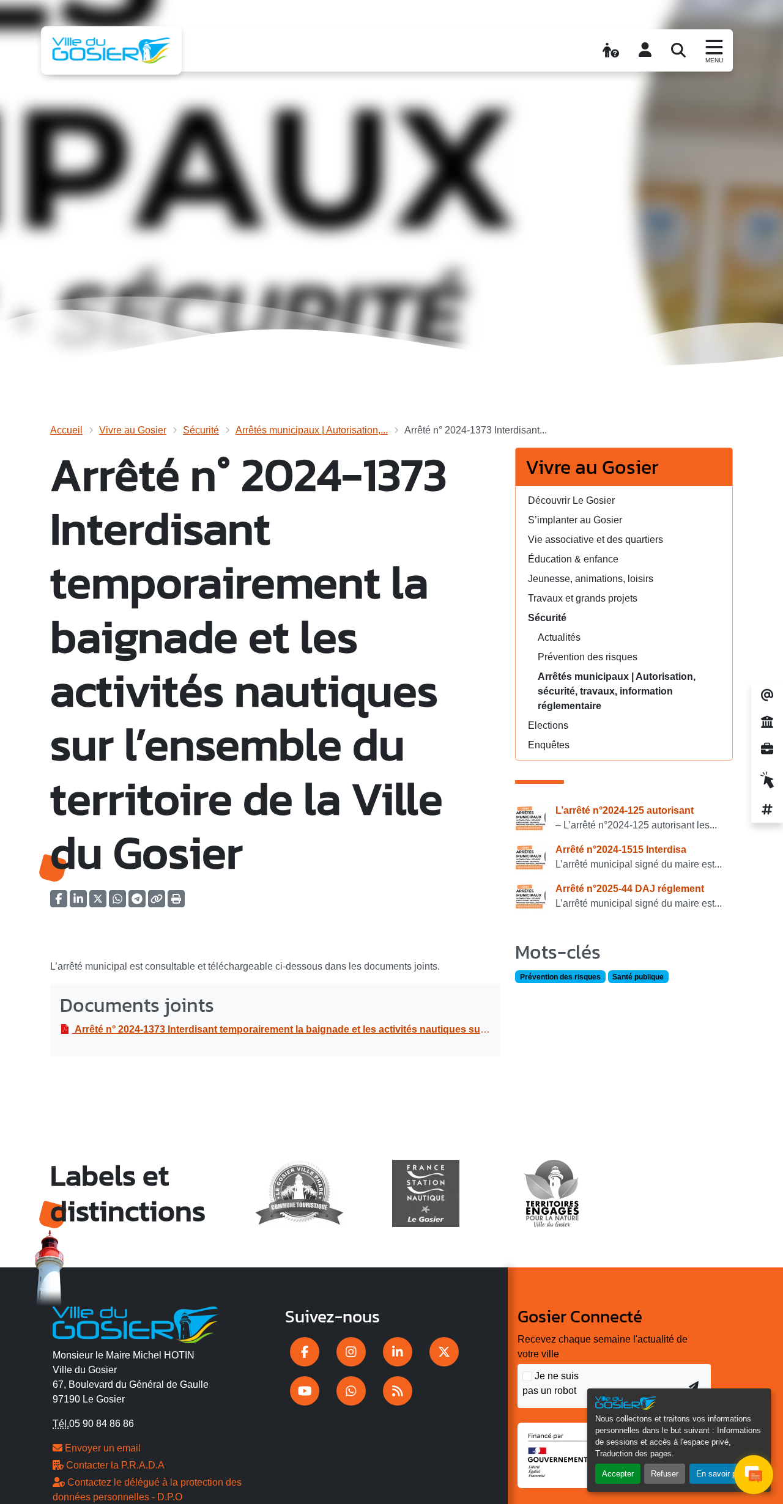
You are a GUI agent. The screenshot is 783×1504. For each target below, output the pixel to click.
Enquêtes (549, 745)
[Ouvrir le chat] (753, 1474)
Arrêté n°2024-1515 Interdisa (620, 849)
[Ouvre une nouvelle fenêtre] (304, 1351)
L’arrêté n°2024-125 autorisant (624, 810)
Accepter (618, 1473)
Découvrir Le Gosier (571, 500)
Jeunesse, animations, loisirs (590, 578)
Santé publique (638, 977)
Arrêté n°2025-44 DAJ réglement (629, 888)
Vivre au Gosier (132, 430)
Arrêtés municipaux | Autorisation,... (312, 430)
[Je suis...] (611, 50)
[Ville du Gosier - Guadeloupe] (135, 1323)
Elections (548, 725)
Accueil (66, 430)
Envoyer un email (101, 1448)
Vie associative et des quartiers (595, 539)
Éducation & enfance (573, 559)
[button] (176, 903)
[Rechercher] (678, 50)
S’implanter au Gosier (575, 520)
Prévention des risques (587, 657)
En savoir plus (721, 1473)
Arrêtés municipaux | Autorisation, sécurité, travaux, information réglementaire (617, 691)
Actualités (559, 637)
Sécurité (201, 430)
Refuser (664, 1473)
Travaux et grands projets (582, 598)
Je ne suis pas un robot (550, 1383)
